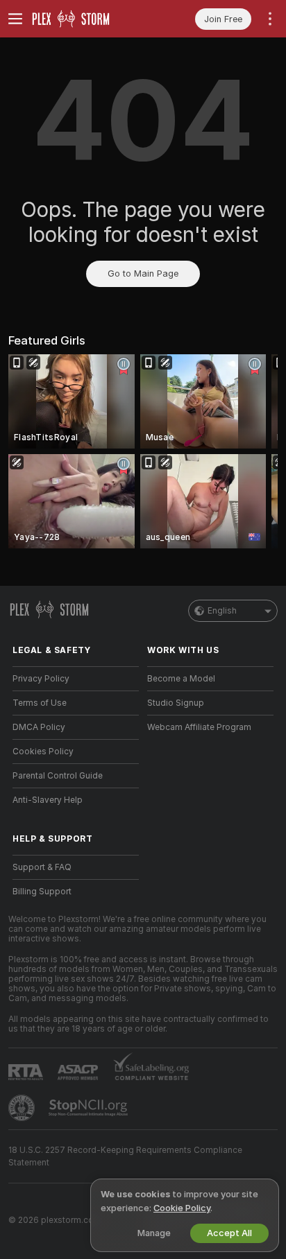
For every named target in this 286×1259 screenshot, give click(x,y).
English (222, 611)
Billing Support (42, 891)
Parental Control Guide (57, 776)
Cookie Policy (181, 1208)
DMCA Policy (38, 727)
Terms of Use (39, 703)
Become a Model (181, 679)
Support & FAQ (42, 867)
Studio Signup (175, 703)
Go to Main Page (143, 273)
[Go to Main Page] (87, 18)
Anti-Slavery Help (47, 800)
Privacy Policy (40, 679)
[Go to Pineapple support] (22, 1108)
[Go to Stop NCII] (90, 1108)
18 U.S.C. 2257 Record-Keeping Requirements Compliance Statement (125, 1156)
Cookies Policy (43, 751)
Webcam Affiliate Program (199, 727)
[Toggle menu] (15, 18)
